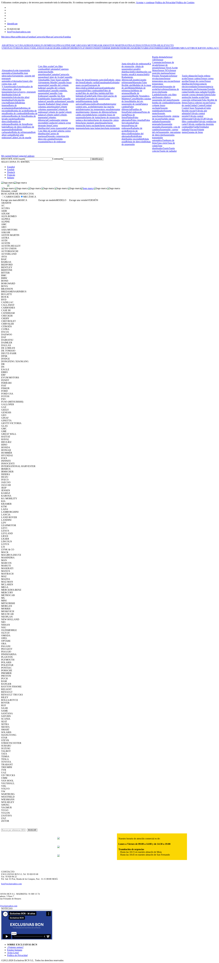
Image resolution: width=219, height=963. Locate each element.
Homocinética (90, 104)
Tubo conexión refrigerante (195, 98)
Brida (14, 129)
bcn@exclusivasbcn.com (19, 31)
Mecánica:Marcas (9, 37)
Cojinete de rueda (55, 112)
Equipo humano (14, 950)
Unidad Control (197, 105)
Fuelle (88, 96)
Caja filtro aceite (45, 66)
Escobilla (88, 88)
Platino (129, 117)
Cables (14, 137)
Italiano (10, 177)
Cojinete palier (52, 114)
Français (11, 175)
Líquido (135, 80)
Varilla (196, 127)
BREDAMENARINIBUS (169, 48)
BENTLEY (80, 48)
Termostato (202, 89)
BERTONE (91, 48)
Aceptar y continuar (145, 2)
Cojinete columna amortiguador (53, 105)
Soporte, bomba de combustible (166, 101)
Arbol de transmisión (11, 96)
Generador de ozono (94, 98)
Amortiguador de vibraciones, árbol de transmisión (17, 89)
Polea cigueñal (138, 120)
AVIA (45, 48)
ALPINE (66, 45)
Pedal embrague (134, 112)
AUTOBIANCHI (18, 48)
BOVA (141, 48)
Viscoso (193, 129)
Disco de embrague (57, 141)
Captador (55, 74)
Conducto (52, 123)
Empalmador (104, 82)
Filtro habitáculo (100, 93)
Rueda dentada (159, 57)
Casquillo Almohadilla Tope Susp (55, 78)
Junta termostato (112, 128)
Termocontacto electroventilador (194, 85)
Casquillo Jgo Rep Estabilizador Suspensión (51, 97)
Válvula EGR (198, 119)
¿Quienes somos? (15, 947)
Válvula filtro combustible (197, 120)
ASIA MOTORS (89, 45)
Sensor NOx (164, 70)
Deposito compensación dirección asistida (53, 137)
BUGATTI (187, 48)
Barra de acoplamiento (9, 106)
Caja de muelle (24, 137)
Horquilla (101, 104)
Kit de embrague (140, 63)
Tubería (207, 94)
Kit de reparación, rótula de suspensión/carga (136, 66)
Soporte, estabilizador (160, 109)
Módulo (131, 88)
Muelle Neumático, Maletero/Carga (136, 97)
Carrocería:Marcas (44, 37)
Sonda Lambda (159, 93)
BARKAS (58, 48)
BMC (108, 48)
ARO (78, 45)
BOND (120, 48)
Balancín (12, 102)
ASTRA (129, 45)
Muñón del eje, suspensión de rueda (132, 102)
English (10, 169)
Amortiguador (10, 86)
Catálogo (30, 156)
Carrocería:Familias (62, 37)
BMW (114, 48)
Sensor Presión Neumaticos (163, 74)
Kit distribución (131, 70)
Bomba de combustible (17, 113)
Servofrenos (163, 89)
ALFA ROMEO (45, 45)
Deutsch (11, 172)
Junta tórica (127, 63)
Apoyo (15, 92)
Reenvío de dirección (130, 132)
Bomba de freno (18, 116)
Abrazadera (7, 70)
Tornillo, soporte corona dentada (199, 93)
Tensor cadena (194, 78)
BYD (202, 48)
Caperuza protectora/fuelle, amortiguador (53, 72)
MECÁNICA (29, 196)
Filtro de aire (87, 93)
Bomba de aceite (19, 110)
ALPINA (57, 45)
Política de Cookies (185, 2)
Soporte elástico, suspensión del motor (162, 98)
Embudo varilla (91, 82)
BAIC (50, 48)
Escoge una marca (9, 200)
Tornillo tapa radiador (197, 92)
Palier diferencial (128, 108)
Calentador (54, 69)
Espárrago (97, 88)
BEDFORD (69, 48)
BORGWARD (131, 48)
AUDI (136, 45)
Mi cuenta (6, 156)
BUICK (196, 48)
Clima (57, 104)
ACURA (19, 45)
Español (11, 167)
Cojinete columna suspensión (52, 108)
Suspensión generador (161, 122)
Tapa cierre (162, 143)
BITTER (101, 48)
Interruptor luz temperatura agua (95, 109)
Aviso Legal (13, 952)
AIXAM (33, 45)
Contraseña (57, 159)
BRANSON (151, 48)
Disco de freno (83, 80)
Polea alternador (130, 118)
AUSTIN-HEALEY (157, 45)
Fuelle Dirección (99, 96)
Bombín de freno (19, 124)
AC (13, 45)
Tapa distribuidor (157, 147)
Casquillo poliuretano (55, 101)
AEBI (26, 45)
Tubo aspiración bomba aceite (199, 96)
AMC (73, 45)
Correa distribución (48, 126)
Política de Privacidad (165, 2)
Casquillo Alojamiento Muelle (53, 81)
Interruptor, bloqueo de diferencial (95, 112)
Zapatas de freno (195, 132)
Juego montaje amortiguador (94, 123)
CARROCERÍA (12, 196)
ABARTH (7, 45)
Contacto (21, 156)
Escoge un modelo (47, 200)
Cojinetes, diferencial (47, 118)
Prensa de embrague (129, 126)
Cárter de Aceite (55, 77)
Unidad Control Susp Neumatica (197, 106)
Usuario (21, 159)
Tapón (166, 148)
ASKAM (102, 45)
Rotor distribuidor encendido (132, 137)
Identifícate (12, 23)
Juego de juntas (93, 117)
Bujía (15, 135)
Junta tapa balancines (95, 128)
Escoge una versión (78, 200)
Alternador (17, 81)
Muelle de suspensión (130, 94)
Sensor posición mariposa (164, 71)
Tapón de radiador (168, 151)
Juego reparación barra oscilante (94, 124)
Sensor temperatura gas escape (163, 79)
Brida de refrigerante (21, 132)
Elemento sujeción (98, 80)
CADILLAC (211, 48)
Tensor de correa (196, 81)
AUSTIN (143, 45)
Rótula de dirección (135, 141)
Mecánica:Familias (26, 37)
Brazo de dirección (17, 127)
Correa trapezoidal (57, 128)
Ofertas (14, 156)
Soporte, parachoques (159, 114)
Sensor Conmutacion (158, 61)
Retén (133, 136)
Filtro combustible (94, 90)
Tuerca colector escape (198, 102)
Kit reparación (139, 74)
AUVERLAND (34, 48)
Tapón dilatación (189, 76)
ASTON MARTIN (115, 45)
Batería (17, 108)
